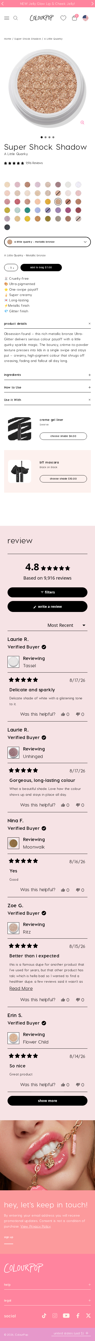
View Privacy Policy (35, 1226)
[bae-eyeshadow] (7, 227)
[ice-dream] (78, 185)
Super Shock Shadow (28, 38)
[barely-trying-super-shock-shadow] (48, 185)
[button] (42, 137)
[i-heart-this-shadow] (78, 219)
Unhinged (33, 756)
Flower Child (35, 1041)
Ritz (27, 931)
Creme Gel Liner (51, 419)
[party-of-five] (7, 202)
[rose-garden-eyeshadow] (48, 210)
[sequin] (27, 202)
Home (7, 38)
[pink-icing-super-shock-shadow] (17, 185)
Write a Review (56, 608)
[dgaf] (78, 202)
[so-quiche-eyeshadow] (68, 219)
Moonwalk (34, 846)
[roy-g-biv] (17, 202)
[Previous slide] (2, 3)
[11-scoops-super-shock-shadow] (7, 185)
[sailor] (17, 193)
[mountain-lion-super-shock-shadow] (68, 193)
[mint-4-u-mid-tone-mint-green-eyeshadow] (17, 210)
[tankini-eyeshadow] (27, 219)
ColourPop (21, 1334)
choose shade (67, 435)
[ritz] (48, 193)
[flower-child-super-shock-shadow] (38, 193)
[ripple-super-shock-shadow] (58, 210)
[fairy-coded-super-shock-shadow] (38, 185)
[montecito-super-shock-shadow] (48, 202)
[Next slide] (92, 3)
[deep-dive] (68, 202)
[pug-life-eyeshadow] (68, 210)
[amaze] (58, 193)
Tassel (29, 665)
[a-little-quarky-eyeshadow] (58, 202)
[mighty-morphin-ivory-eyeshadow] (27, 193)
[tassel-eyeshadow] (68, 185)
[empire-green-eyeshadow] (27, 210)
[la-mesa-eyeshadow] (38, 202)
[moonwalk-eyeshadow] (48, 219)
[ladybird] (7, 193)
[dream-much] (38, 210)
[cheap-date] (17, 219)
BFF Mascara (49, 462)
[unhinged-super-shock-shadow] (58, 185)
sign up (8, 1238)
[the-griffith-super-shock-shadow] (7, 219)
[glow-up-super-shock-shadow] (27, 185)
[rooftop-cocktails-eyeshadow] (58, 219)
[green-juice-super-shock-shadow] (7, 210)
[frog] (78, 193)
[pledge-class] (38, 219)
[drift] (78, 210)
